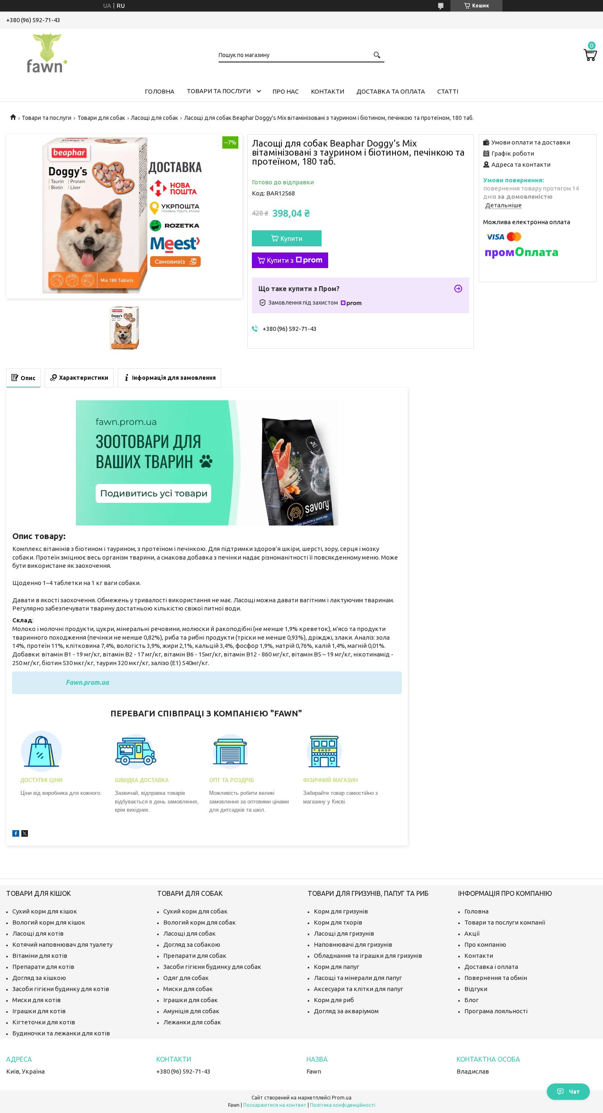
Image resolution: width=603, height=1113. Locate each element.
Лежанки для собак (192, 1022)
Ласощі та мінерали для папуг (358, 977)
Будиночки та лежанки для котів (61, 1033)
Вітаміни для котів (39, 955)
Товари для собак (101, 118)
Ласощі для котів (38, 933)
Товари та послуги (219, 90)
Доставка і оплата (491, 966)
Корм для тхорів (338, 922)
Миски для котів (36, 999)
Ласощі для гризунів (344, 933)
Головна (159, 91)
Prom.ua (342, 1097)
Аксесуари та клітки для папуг (358, 988)
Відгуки (475, 988)
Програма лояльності (496, 1010)
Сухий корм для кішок (44, 911)
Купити (291, 238)
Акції (472, 933)
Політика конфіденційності (342, 1105)
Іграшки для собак (190, 999)
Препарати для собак (194, 955)
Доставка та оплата (390, 91)
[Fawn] (47, 51)
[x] (24, 834)
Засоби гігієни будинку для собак (212, 966)
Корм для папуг (336, 966)
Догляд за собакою (191, 944)
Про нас (285, 91)
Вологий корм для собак (199, 922)
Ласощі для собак (154, 118)
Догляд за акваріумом (346, 1010)
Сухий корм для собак (195, 911)
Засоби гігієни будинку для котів (60, 988)
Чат (574, 1091)
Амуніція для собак (191, 1010)
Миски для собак (188, 988)
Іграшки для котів (39, 1010)
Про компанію (485, 944)
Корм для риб (334, 999)
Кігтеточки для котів (43, 1022)
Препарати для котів (43, 966)
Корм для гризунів (341, 911)
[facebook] (15, 834)
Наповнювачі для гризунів (353, 944)
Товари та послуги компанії (504, 922)
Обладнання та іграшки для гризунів (368, 955)
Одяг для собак (186, 977)
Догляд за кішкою (39, 977)
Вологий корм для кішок (48, 922)
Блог (471, 999)
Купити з (280, 260)
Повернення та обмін (495, 977)
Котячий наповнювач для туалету (62, 944)
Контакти (327, 91)
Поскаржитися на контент (274, 1105)
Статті (447, 91)
